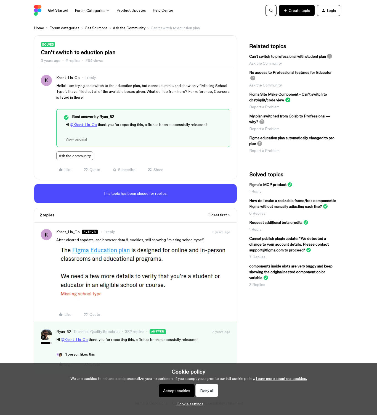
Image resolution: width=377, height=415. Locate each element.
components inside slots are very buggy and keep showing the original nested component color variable (291, 272)
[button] (297, 10)
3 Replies (257, 284)
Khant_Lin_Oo (68, 77)
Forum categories (64, 28)
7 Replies (257, 257)
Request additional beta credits (275, 222)
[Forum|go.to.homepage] (37, 10)
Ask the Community (129, 28)
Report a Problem (264, 107)
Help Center (163, 10)
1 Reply (255, 191)
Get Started (58, 10)
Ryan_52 (63, 331)
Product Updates (131, 10)
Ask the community (75, 156)
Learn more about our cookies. (281, 378)
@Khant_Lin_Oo (83, 124)
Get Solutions (96, 28)
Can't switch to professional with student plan (287, 56)
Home (39, 28)
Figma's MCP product (267, 184)
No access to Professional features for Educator (290, 72)
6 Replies (257, 213)
